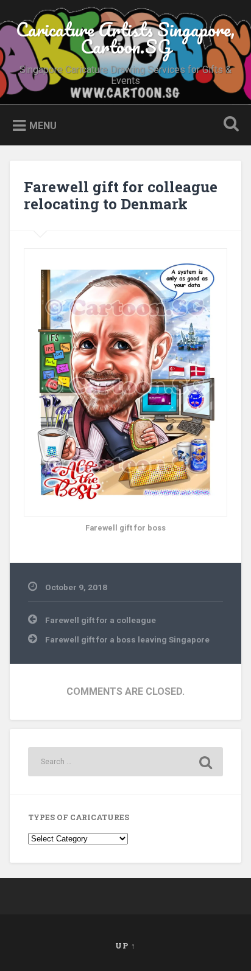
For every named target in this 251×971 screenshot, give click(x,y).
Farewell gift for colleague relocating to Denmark (120, 195)
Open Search (228, 125)
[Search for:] (125, 761)
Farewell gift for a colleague (100, 620)
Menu (43, 125)
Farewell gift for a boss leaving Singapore (127, 639)
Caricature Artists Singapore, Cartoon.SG (125, 38)
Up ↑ (125, 945)
